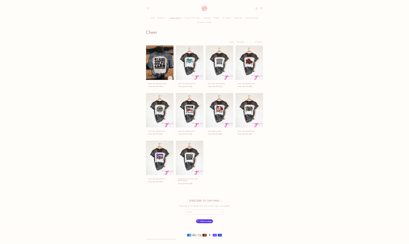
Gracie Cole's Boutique (157, 239)
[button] (148, 8)
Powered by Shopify (170, 239)
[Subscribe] (221, 212)
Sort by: (232, 42)
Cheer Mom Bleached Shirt (186, 83)
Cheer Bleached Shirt (214, 131)
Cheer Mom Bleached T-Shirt (157, 83)
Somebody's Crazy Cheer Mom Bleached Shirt (188, 180)
